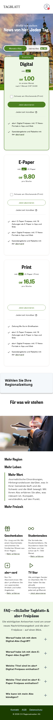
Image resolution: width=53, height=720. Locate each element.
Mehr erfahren (13, 553)
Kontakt (15, 709)
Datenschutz (35, 709)
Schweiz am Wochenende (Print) (28, 96)
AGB (24, 709)
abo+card (20, 134)
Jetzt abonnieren (38, 593)
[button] (26, 459)
